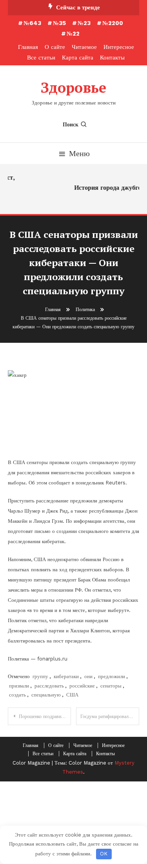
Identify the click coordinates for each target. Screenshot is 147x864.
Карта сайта (77, 57)
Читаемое (84, 46)
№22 (73, 33)
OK (103, 854)
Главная (28, 46)
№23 (84, 23)
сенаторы (111, 686)
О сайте (55, 46)
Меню (79, 153)
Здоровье (73, 87)
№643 (32, 23)
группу (40, 676)
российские (82, 686)
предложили (111, 676)
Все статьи (41, 57)
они (88, 676)
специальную (46, 695)
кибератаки (66, 676)
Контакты (112, 57)
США (72, 695)
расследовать (49, 686)
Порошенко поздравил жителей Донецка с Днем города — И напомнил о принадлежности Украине (45, 716)
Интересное (118, 46)
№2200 (112, 23)
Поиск (70, 124)
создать (17, 695)
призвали (19, 686)
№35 (59, 23)
